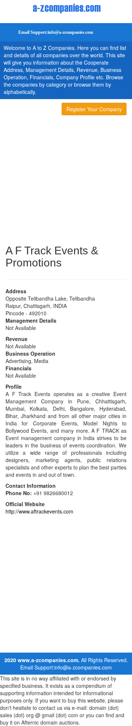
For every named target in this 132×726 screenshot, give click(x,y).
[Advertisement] (66, 181)
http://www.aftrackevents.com (39, 511)
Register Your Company (94, 109)
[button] (49, 32)
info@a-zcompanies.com (83, 667)
